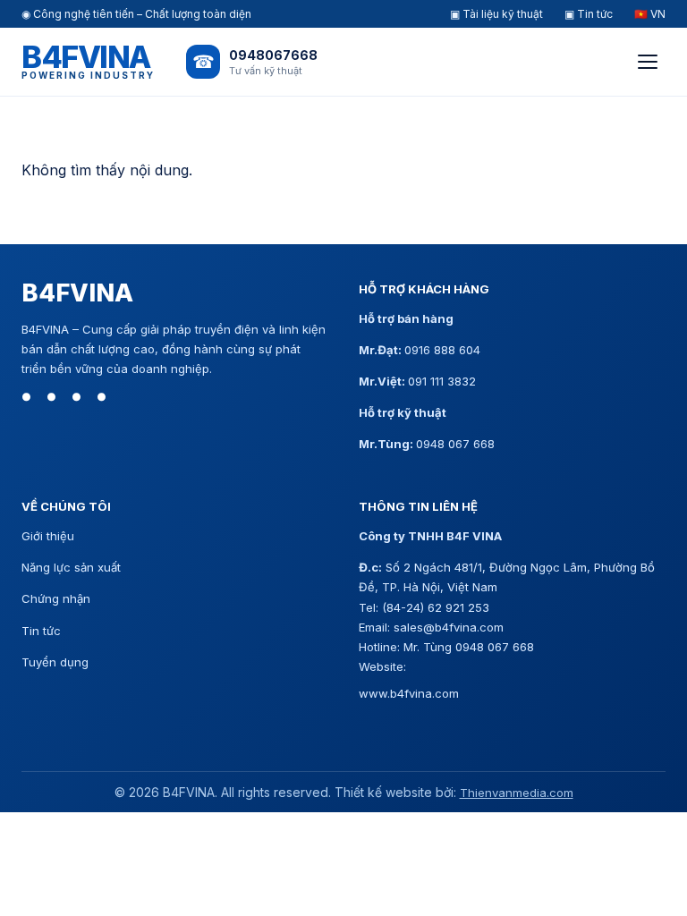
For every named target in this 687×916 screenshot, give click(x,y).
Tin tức (41, 630)
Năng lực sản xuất (71, 567)
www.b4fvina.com (409, 693)
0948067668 (273, 55)
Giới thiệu (47, 536)
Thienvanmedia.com (516, 792)
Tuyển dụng (55, 662)
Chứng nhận (55, 598)
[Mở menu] (648, 62)
